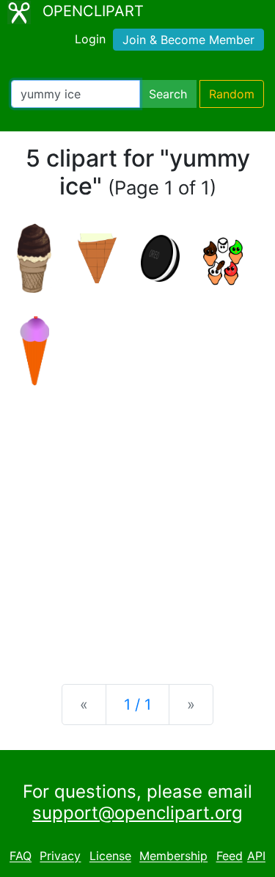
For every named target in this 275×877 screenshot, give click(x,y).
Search (168, 94)
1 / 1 (137, 704)
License (110, 856)
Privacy (60, 856)
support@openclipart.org (137, 812)
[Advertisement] (137, 523)
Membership (173, 856)
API (256, 856)
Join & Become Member (188, 39)
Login (90, 39)
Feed (229, 856)
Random (231, 94)
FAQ (21, 856)
